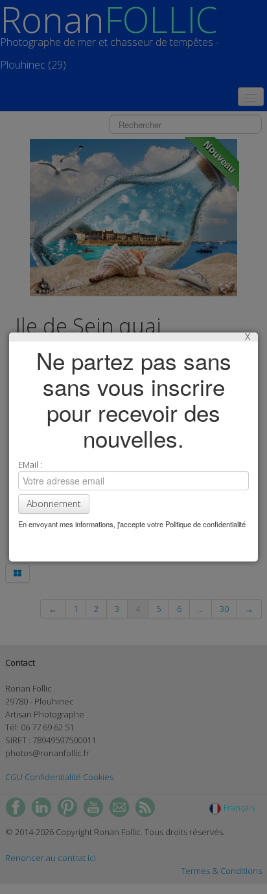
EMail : (30, 464)
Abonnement (54, 503)
